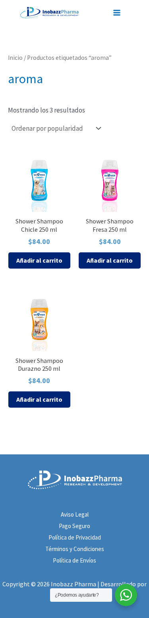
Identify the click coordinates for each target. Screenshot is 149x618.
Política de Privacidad (74, 537)
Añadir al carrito (39, 260)
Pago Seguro (74, 526)
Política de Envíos (74, 560)
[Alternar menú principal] (118, 12)
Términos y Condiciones (74, 549)
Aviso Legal (75, 514)
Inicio (15, 57)
